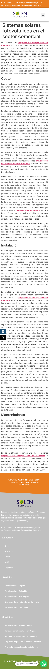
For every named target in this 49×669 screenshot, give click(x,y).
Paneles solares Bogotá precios (18, 625)
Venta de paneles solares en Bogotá (20, 631)
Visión (7, 562)
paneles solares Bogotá (28, 210)
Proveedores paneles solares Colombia (21, 647)
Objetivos (9, 568)
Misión (7, 557)
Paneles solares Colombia (16, 591)
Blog (7, 546)
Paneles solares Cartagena (16, 607)
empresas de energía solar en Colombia (23, 456)
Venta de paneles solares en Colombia (21, 636)
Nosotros (8, 551)
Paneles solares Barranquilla (17, 597)
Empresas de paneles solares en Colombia (23, 642)
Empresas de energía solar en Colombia (22, 602)
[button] (43, 15)
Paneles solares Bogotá (15, 586)
